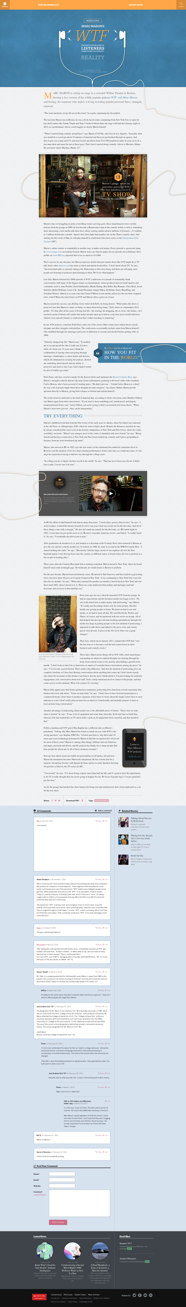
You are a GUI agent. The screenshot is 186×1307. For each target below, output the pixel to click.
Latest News (136, 5)
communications (101, 800)
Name (36, 1174)
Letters (69, 1298)
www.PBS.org (59, 255)
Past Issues (68, 1294)
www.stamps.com (54, 251)
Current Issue (56, 1294)
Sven (39, 928)
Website (37, 1186)
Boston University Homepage (39, 1297)
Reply (99, 821)
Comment (40, 1193)
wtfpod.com (135, 756)
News (94, 1294)
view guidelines (40, 1194)
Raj (38, 821)
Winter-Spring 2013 (48, 5)
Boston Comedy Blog (122, 376)
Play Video (110, 493)
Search (181, 4)
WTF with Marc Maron (124, 97)
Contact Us (55, 1298)
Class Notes (72, 1302)
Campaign (85, 1302)
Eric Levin (41, 944)
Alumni (58, 1302)
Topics (80, 1294)
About (85, 1298)
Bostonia (93, 5)
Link (106, 821)
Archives (5, 4)
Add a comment (105, 810)
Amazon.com (64, 265)
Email (36, 1180)
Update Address (101, 1298)
